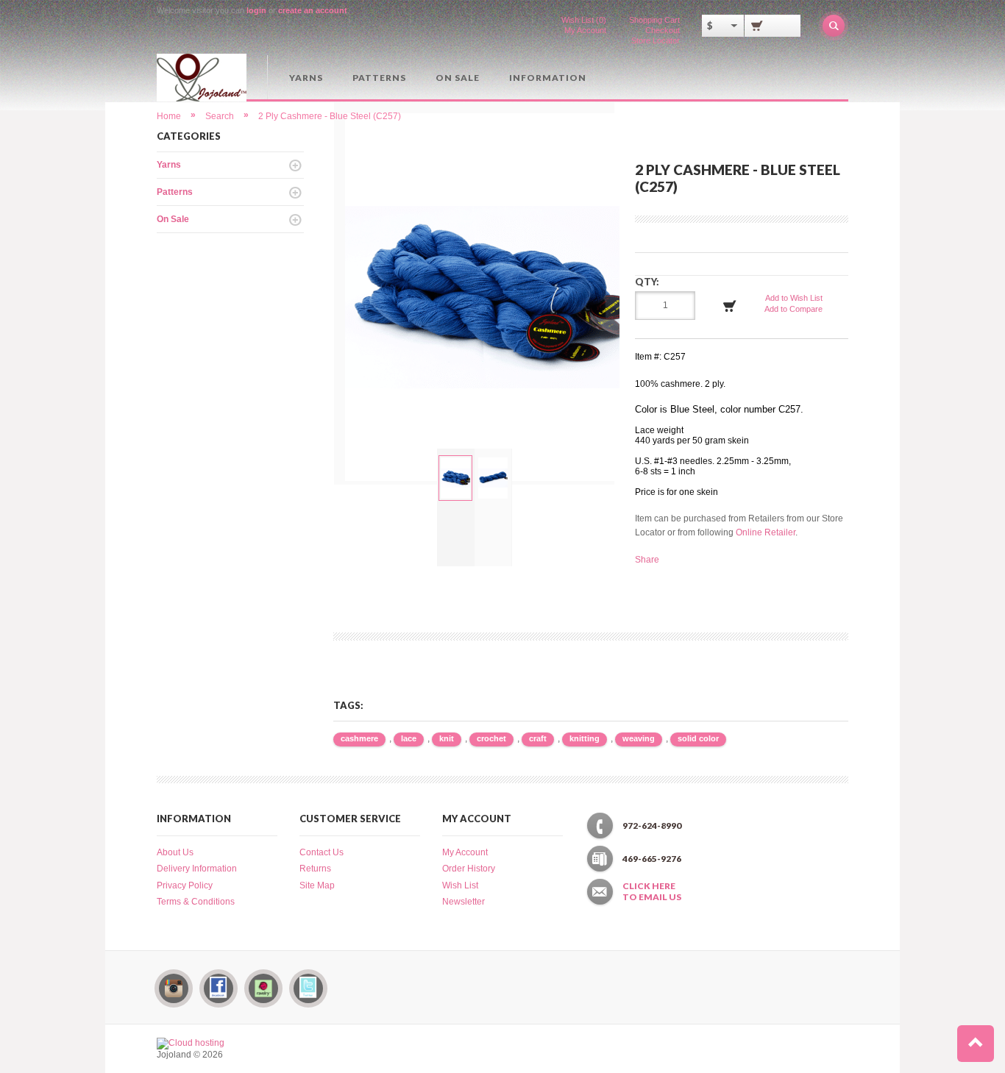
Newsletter (463, 901)
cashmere (359, 738)
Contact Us (321, 852)
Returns (315, 868)
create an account (312, 10)
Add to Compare (793, 308)
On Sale (458, 77)
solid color (698, 738)
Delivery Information (197, 868)
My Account (585, 30)
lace (408, 738)
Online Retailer (765, 532)
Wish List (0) (583, 19)
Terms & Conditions (196, 901)
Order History (468, 868)
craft (538, 738)
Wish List (460, 885)
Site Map (317, 885)
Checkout (662, 30)
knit (446, 738)
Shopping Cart (654, 19)
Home (169, 116)
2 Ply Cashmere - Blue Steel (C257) (329, 116)
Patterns (379, 77)
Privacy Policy (185, 885)
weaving (638, 738)
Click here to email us (651, 891)
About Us (175, 852)
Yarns (306, 77)
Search (219, 116)
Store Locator (655, 40)
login (256, 10)
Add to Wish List (794, 297)
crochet (491, 738)
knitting (584, 738)
